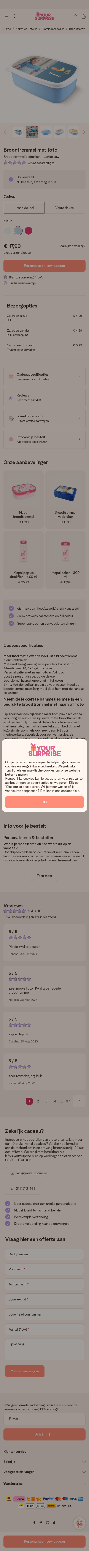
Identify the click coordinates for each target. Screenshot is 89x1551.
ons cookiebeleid (67, 791)
